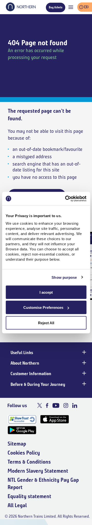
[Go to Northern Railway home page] (21, 9)
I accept (46, 292)
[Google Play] (22, 430)
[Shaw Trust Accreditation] (22, 419)
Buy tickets (55, 7)
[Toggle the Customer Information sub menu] (83, 373)
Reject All (46, 323)
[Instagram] (65, 405)
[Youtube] (55, 405)
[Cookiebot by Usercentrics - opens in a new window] (65, 198)
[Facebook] (47, 405)
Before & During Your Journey (38, 384)
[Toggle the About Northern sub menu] (83, 362)
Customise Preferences (43, 307)
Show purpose (64, 277)
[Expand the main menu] (70, 7)
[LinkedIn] (74, 405)
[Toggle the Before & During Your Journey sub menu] (83, 383)
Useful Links (22, 352)
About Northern (25, 363)
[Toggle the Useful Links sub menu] (83, 352)
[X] (39, 405)
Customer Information (31, 373)
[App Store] (54, 419)
